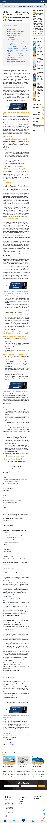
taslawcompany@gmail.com (12, 742)
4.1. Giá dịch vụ (11, 37)
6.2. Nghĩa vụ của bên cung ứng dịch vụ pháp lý (17, 55)
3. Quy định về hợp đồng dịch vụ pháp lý (14, 33)
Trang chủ (5, 6)
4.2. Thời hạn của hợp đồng (13, 39)
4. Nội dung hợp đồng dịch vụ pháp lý (13, 35)
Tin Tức (10, 6)
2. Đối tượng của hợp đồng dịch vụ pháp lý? (15, 31)
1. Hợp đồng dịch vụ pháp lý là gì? (13, 29)
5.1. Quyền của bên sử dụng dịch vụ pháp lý (17, 46)
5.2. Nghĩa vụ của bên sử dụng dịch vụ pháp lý (17, 48)
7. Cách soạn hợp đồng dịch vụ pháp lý (14, 57)
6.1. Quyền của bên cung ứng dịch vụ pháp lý (17, 53)
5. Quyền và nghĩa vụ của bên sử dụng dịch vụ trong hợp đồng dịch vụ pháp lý (17, 43)
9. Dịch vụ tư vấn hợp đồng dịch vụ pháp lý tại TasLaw (15, 62)
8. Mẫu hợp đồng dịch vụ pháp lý (12, 59)
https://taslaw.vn (10, 744)
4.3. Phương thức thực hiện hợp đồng (16, 41)
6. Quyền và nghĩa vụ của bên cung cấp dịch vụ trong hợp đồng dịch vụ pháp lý (17, 51)
